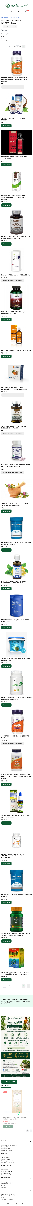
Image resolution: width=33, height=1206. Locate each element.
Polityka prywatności (7, 1161)
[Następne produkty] (23, 986)
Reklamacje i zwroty (7, 1150)
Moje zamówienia (6, 1171)
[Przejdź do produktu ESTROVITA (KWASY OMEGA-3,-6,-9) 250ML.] (16, 336)
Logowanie (4, 1170)
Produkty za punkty (7, 1182)
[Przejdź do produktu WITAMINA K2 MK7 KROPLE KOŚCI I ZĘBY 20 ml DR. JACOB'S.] (16, 801)
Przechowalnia (5, 1173)
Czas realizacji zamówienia (9, 1145)
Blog (2, 1197)
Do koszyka (6, 126)
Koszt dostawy (5, 1148)
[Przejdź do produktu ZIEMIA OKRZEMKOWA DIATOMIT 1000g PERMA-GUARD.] (16, 644)
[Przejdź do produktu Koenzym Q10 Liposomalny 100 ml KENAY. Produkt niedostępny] (16, 260)
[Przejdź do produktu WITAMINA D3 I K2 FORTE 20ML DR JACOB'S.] (16, 104)
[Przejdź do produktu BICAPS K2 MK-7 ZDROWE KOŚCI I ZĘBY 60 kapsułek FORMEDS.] (16, 528)
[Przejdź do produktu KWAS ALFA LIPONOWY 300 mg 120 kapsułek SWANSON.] (16, 297)
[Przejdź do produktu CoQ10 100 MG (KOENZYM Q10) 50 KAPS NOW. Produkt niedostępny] (16, 721)
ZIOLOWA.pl (4, 17)
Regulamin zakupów (7, 1162)
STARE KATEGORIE (15, 17)
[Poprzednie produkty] (9, 986)
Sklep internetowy (14, 1203)
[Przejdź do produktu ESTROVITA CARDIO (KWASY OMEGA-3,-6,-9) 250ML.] (16, 142)
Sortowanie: (4, 37)
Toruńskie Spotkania (7, 1199)
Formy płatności (6, 1147)
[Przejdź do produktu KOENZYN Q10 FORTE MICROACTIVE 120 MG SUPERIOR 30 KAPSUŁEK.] (16, 222)
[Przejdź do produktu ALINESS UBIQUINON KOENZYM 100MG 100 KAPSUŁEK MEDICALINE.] (16, 683)
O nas (3, 1185)
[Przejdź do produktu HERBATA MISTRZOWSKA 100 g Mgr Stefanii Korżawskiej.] (17, 1103)
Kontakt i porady (6, 1183)
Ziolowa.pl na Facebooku (8, 1196)
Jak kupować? (5, 1157)
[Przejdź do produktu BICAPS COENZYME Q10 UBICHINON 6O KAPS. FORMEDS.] (16, 605)
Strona (14, 46)
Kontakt (3, 1187)
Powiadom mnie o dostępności (12, 87)
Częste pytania (5, 1159)
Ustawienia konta (6, 1175)
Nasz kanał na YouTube (8, 1194)
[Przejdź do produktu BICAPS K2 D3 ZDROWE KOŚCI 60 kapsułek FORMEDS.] (16, 880)
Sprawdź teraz (9, 1082)
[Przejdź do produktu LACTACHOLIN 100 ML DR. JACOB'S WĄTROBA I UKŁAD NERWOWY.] (16, 567)
